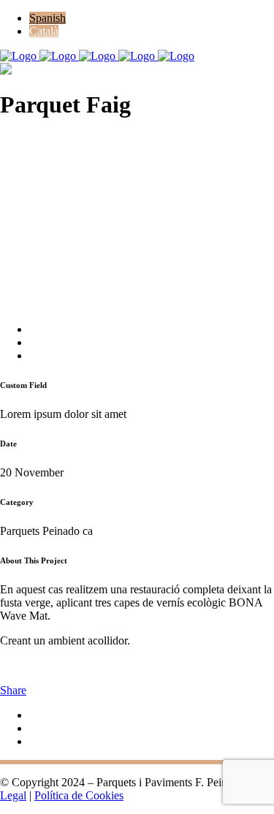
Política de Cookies (78, 795)
